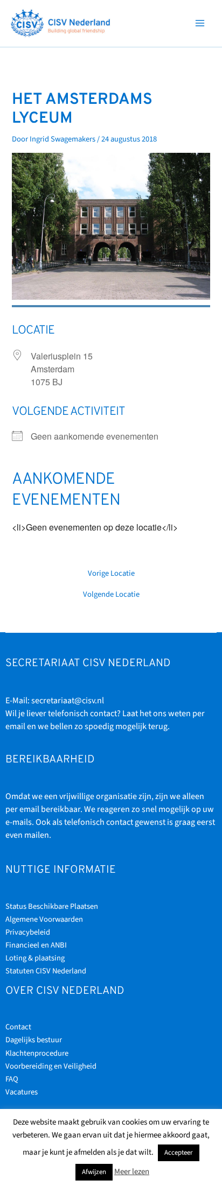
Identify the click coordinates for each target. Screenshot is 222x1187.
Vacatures (21, 1092)
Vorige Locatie (111, 574)
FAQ (11, 1079)
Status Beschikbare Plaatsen (51, 906)
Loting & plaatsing (35, 958)
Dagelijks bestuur (33, 1039)
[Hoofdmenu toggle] (200, 23)
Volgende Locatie (111, 595)
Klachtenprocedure (36, 1053)
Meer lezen (131, 1171)
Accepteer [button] (178, 1152)
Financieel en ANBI (36, 945)
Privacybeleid (27, 932)
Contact (18, 1027)
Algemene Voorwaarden (44, 919)
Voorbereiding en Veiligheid (50, 1066)
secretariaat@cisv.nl (67, 700)
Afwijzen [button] (94, 1172)
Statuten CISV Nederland (45, 971)
